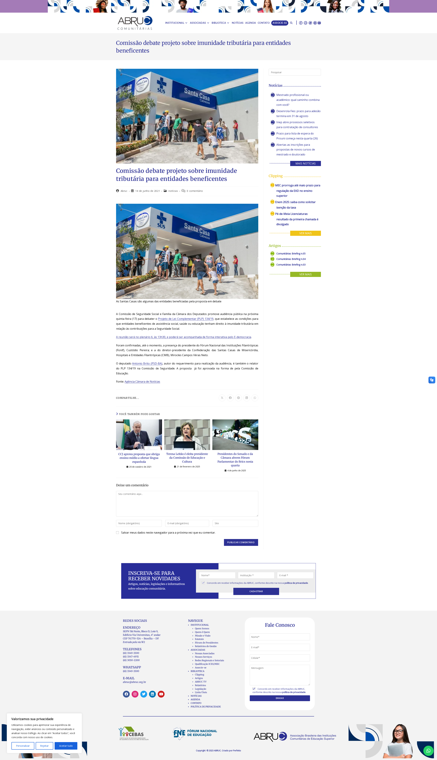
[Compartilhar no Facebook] (230, 398)
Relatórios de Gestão (206, 646)
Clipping (199, 674)
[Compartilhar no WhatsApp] (254, 398)
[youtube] (319, 23)
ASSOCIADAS (198, 649)
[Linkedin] (152, 694)
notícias (173, 190)
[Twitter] (143, 694)
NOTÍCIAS (196, 695)
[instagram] (305, 23)
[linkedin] (315, 23)
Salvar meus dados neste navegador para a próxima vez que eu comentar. (168, 532)
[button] (428, 751)
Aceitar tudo (66, 745)
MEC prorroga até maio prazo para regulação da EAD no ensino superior (297, 190)
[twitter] (310, 23)
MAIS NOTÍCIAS (305, 163)
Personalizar (23, 745)
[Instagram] (135, 694)
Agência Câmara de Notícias (142, 381)
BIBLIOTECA (197, 671)
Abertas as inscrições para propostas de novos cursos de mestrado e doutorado (295, 149)
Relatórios (200, 685)
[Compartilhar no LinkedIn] (246, 398)
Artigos (199, 678)
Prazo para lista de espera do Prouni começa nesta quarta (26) (297, 136)
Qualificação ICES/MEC (207, 664)
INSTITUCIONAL (200, 624)
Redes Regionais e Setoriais (209, 660)
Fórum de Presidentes (206, 642)
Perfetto (237, 750)
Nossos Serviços (203, 656)
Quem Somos (202, 628)
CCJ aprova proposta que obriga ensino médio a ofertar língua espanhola (139, 457)
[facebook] (300, 23)
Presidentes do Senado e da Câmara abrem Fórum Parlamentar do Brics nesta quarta (235, 459)
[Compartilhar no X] (222, 398)
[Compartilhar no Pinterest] (238, 398)
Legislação (200, 688)
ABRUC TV (201, 681)
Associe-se (200, 667)
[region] (44, 733)
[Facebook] (126, 694)
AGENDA (195, 699)
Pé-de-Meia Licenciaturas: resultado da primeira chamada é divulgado (296, 219)
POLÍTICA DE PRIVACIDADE (206, 706)
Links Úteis (201, 692)
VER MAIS (305, 233)
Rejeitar (44, 745)
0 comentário (195, 190)
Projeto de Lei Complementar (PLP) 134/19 (185, 319)
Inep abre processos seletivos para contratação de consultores (297, 124)
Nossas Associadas (204, 653)
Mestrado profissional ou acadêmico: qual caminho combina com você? (298, 100)
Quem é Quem (202, 632)
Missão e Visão (202, 635)
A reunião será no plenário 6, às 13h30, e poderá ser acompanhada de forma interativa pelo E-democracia (183, 337)
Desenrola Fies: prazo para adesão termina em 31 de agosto (298, 113)
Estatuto (199, 639)
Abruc (124, 190)
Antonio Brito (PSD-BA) (147, 363)
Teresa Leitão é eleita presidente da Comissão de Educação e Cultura (187, 457)
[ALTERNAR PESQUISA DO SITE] (291, 23)
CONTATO (196, 703)
